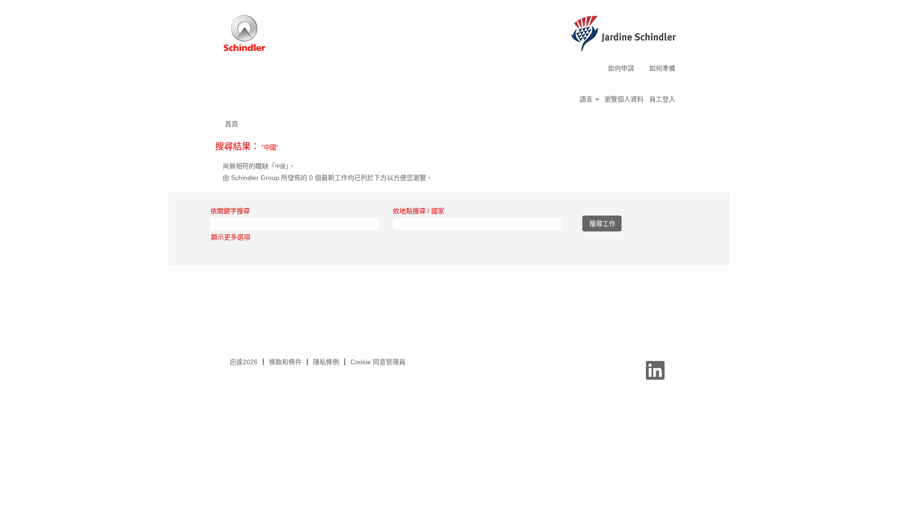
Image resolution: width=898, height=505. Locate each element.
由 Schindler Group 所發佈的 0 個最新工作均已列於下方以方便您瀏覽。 (328, 177)
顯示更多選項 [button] (230, 237)
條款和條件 (285, 362)
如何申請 (621, 68)
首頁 (231, 124)
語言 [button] (586, 99)
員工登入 (662, 99)
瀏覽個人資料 (624, 99)
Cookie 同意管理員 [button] (378, 362)
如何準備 (662, 68)
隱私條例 (326, 362)
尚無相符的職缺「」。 (259, 166)
